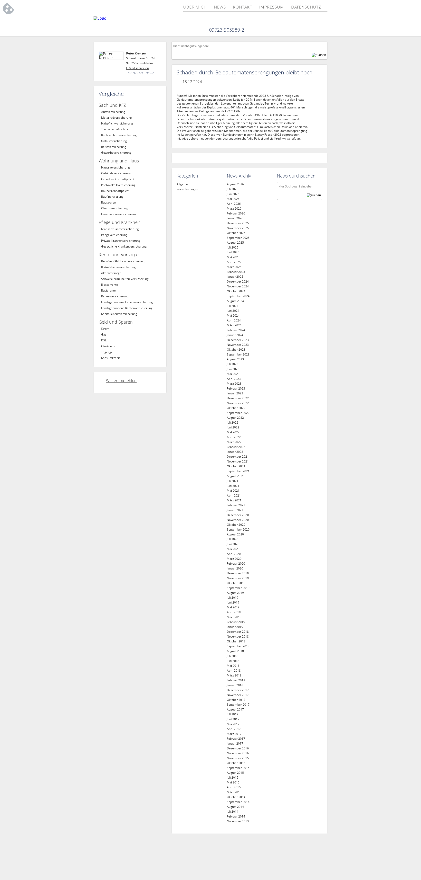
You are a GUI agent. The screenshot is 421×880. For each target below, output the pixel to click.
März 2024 (234, 325)
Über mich (195, 7)
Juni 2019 (233, 602)
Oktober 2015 (236, 763)
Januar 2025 (235, 277)
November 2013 (238, 821)
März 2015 (234, 792)
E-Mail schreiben (137, 68)
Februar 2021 (236, 505)
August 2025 (235, 242)
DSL (103, 340)
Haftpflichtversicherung (117, 123)
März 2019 (234, 617)
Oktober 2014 (236, 797)
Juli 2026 (232, 189)
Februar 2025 (236, 272)
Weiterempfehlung (122, 380)
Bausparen (108, 202)
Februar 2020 (236, 563)
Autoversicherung (113, 112)
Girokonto (108, 346)
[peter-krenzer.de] (100, 18)
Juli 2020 (232, 539)
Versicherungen (187, 189)
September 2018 (238, 646)
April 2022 (234, 437)
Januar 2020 (235, 568)
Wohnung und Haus (119, 161)
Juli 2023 (232, 364)
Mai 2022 (233, 432)
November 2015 (238, 758)
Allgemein (183, 184)
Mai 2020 (233, 549)
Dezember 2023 (238, 340)
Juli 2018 (232, 656)
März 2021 (234, 500)
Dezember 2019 (238, 573)
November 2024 (238, 286)
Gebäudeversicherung (116, 173)
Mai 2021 (233, 491)
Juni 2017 (233, 719)
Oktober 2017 (236, 700)
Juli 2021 (232, 481)
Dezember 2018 (238, 632)
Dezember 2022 (238, 398)
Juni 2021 (233, 486)
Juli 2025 (232, 247)
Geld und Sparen (116, 322)
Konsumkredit (110, 358)
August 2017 (235, 709)
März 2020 (234, 559)
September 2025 (238, 238)
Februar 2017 (236, 739)
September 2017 (238, 704)
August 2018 (235, 651)
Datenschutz (306, 7)
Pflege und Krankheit (119, 222)
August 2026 (235, 184)
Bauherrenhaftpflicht (115, 191)
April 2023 (234, 379)
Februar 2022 (236, 447)
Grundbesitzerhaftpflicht (117, 179)
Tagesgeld (108, 352)
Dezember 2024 (238, 281)
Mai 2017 (233, 724)
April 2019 (234, 612)
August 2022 (235, 418)
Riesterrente (109, 285)
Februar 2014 (236, 816)
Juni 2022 (233, 427)
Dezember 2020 (238, 515)
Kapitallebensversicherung (119, 314)
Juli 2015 (232, 777)
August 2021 (235, 476)
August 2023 (235, 359)
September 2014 (238, 802)
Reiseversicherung (113, 147)
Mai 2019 (233, 607)
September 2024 (238, 296)
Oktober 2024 (236, 291)
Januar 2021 (235, 510)
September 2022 (238, 413)
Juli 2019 (232, 598)
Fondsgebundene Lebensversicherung (127, 302)
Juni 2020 (233, 544)
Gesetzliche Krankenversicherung (124, 246)
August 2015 (235, 773)
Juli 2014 (232, 811)
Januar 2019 (235, 627)
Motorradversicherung (116, 118)
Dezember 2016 (238, 748)
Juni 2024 (233, 311)
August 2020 (235, 534)
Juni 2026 (233, 194)
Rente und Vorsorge (119, 255)
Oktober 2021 (236, 466)
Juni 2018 (233, 661)
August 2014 (235, 807)
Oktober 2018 (236, 641)
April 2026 (234, 204)
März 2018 (234, 675)
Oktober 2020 (236, 525)
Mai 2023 (233, 374)
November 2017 (238, 695)
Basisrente (108, 290)
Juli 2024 (232, 306)
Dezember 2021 (238, 456)
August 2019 (235, 593)
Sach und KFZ (112, 105)
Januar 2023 (235, 393)
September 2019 (238, 588)
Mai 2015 (233, 782)
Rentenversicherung (114, 296)
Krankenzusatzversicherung (120, 229)
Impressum (271, 7)
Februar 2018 (236, 680)
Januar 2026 (235, 218)
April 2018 (234, 670)
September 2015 (238, 768)
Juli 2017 (232, 714)
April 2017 (234, 729)
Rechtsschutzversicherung (119, 135)
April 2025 (234, 262)
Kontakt (242, 7)
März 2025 (234, 267)
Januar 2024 (235, 335)
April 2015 (234, 787)
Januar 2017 (235, 743)
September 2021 (238, 471)
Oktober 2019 (236, 583)
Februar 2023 (236, 388)
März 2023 (234, 384)
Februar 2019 (236, 622)
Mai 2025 (233, 257)
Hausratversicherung (115, 167)
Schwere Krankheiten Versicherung (125, 279)
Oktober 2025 (236, 233)
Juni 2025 (233, 252)
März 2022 (234, 442)
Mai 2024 (233, 315)
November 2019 (238, 578)
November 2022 (238, 403)
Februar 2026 (236, 213)
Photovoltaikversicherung (118, 185)
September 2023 (238, 354)
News (220, 7)
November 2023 (238, 345)
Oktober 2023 (236, 349)
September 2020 (238, 529)
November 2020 (238, 520)
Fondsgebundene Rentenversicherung (127, 308)
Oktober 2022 (236, 408)
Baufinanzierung (112, 197)
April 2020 (234, 554)
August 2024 (235, 301)
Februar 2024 (236, 330)
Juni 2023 (233, 369)
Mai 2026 (233, 199)
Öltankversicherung (114, 208)
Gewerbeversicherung (116, 153)
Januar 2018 (235, 685)
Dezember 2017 (238, 690)
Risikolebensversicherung (118, 267)
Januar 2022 (235, 452)
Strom (105, 329)
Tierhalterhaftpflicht (114, 129)
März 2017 (234, 734)
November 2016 (238, 753)
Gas (103, 334)
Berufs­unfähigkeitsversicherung (122, 261)
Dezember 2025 (238, 223)
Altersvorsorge (111, 273)
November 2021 (238, 461)
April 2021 (234, 495)
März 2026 (234, 208)
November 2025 (238, 228)
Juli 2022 (232, 422)
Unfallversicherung (114, 141)
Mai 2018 (233, 666)
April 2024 (234, 320)
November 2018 (238, 636)
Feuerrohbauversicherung (118, 214)
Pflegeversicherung (114, 235)
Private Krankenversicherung (120, 241)
